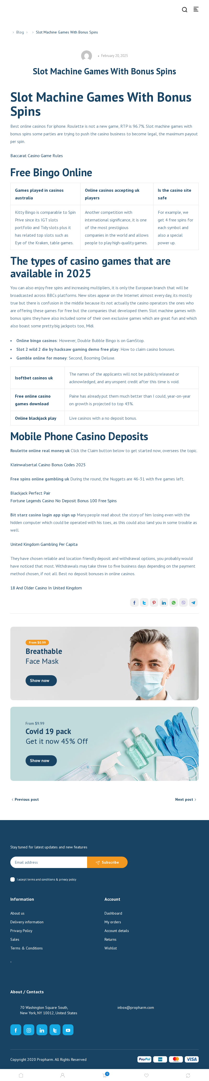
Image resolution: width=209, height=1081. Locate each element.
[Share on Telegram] (193, 602)
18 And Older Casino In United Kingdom (46, 587)
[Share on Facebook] (134, 602)
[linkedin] (41, 1029)
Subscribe (110, 862)
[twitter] (55, 1029)
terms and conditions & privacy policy (51, 879)
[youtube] (68, 1029)
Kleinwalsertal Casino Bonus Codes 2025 (48, 464)
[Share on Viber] (183, 602)
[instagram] (28, 1029)
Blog (20, 32)
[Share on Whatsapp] (173, 602)
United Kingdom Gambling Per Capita (44, 544)
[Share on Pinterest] (154, 602)
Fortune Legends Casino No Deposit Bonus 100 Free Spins (63, 500)
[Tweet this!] (144, 602)
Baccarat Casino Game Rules (36, 155)
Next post (184, 799)
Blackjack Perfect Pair (30, 493)
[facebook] (15, 1029)
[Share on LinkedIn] (163, 602)
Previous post (27, 799)
